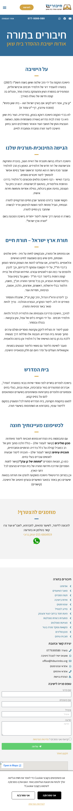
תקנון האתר (62, 753)
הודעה (68, 720)
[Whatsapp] (59, 18)
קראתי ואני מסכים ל (51, 739)
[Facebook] (64, 18)
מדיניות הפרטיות (41, 739)
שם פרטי (67, 690)
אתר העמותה (8, 18)
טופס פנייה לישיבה (59, 684)
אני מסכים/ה (49, 795)
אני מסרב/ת (23, 795)
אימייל (68, 710)
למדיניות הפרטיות (37, 803)
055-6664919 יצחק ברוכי (37, 534)
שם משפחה (65, 700)
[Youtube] (70, 18)
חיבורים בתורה (62, 579)
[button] (4, 7)
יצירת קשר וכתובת (60, 643)
